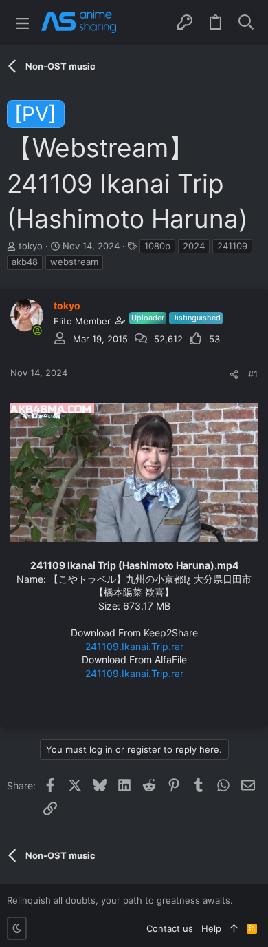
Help (211, 928)
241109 (232, 245)
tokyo (31, 245)
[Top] (234, 928)
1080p (157, 245)
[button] (22, 22)
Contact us (169, 928)
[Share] (234, 374)
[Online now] (37, 330)
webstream (74, 261)
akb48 (25, 261)
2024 (194, 245)
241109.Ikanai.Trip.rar (134, 646)
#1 (253, 373)
